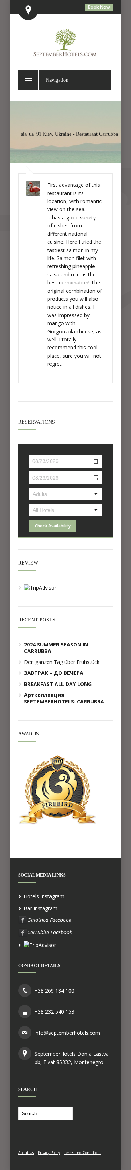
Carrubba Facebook (49, 932)
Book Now (99, 7)
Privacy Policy (49, 1152)
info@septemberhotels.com (67, 1032)
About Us (26, 1152)
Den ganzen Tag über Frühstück (61, 661)
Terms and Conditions (82, 1152)
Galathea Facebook (49, 919)
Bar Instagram (40, 908)
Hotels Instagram (44, 896)
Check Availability (53, 526)
